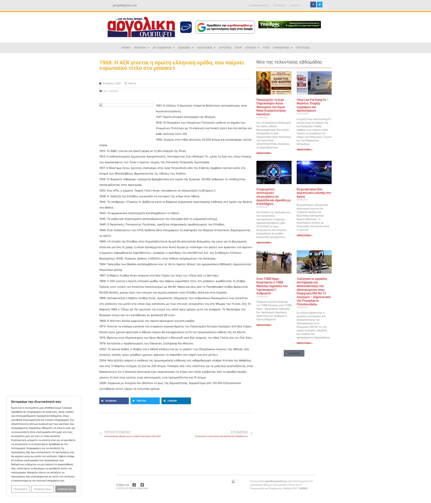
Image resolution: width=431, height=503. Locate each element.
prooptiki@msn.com (125, 5)
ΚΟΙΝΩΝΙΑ (184, 47)
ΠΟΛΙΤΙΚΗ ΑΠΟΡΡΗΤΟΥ (259, 5)
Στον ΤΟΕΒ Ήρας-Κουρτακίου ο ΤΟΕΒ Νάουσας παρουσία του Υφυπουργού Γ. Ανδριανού (272, 286)
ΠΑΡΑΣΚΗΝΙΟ (281, 47)
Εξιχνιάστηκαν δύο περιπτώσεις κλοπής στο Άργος (314, 192)
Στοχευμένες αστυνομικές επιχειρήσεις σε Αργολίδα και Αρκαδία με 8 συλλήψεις (273, 196)
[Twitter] (320, 4)
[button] (114, 400)
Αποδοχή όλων (65, 488)
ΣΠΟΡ (238, 47)
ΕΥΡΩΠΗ (250, 47)
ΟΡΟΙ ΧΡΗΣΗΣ (279, 5)
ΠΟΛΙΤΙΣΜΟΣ (204, 47)
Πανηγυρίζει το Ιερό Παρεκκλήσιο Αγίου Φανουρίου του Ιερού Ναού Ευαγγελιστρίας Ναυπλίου (271, 107)
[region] (44, 446)
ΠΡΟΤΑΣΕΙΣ (303, 47)
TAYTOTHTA (295, 5)
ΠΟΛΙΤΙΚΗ (140, 47)
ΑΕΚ (105, 91)
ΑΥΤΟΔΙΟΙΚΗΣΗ (162, 47)
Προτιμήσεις (21, 488)
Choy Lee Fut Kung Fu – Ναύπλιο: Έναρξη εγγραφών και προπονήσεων (313, 105)
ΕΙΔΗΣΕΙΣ (113, 91)
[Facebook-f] (313, 4)
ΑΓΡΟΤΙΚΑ (225, 47)
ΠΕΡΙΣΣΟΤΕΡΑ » (264, 153)
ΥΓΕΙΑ (266, 47)
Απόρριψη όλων (42, 488)
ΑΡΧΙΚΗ (126, 47)
